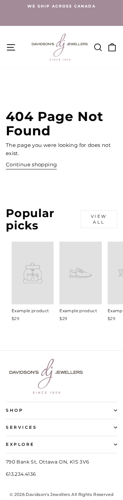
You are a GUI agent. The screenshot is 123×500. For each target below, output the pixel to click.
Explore (20, 444)
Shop (14, 410)
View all (99, 219)
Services (21, 427)
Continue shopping (31, 165)
